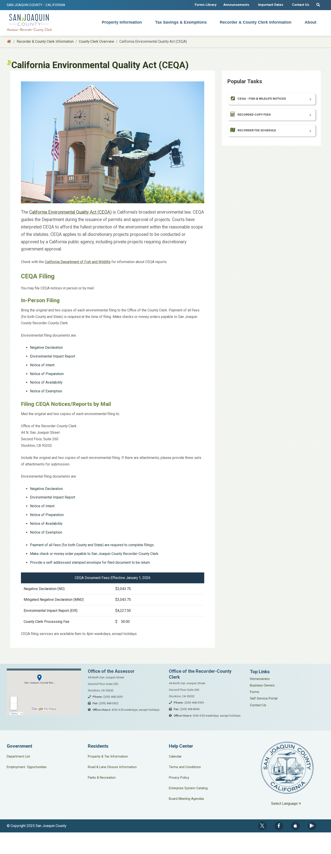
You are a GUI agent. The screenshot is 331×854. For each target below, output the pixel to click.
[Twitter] (262, 826)
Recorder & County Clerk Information (255, 22)
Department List (18, 756)
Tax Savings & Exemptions (181, 22)
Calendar (175, 756)
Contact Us (300, 5)
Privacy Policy (179, 778)
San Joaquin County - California (36, 5)
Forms (254, 692)
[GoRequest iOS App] (295, 826)
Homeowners (260, 679)
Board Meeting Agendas (186, 799)
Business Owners (262, 685)
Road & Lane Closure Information (112, 767)
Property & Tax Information (108, 756)
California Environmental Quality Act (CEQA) (70, 212)
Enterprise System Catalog (188, 788)
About (310, 22)
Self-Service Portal (263, 698)
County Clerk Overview (96, 41)
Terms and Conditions (185, 767)
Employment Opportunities (27, 767)
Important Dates (270, 5)
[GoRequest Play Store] (312, 826)
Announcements (236, 5)
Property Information (122, 22)
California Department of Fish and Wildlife (78, 262)
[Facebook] (278, 826)
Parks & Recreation (102, 778)
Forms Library (205, 5)
